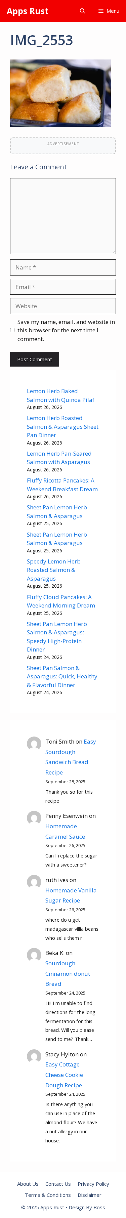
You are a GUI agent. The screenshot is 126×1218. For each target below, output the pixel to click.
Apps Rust (27, 10)
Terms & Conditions (48, 1194)
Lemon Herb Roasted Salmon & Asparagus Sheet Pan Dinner (62, 426)
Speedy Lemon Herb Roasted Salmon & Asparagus (54, 569)
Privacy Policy (93, 1183)
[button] (82, 11)
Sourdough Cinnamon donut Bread (67, 973)
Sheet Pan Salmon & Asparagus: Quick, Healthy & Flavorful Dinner (62, 676)
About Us (28, 1183)
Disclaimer (89, 1194)
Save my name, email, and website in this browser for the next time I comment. (66, 330)
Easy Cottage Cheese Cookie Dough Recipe (64, 1074)
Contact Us (58, 1183)
